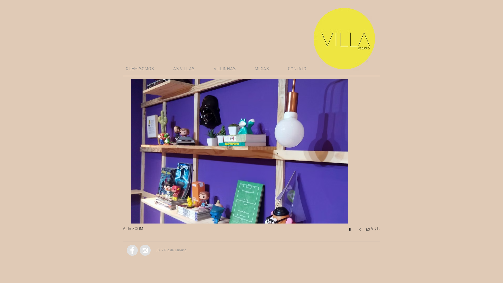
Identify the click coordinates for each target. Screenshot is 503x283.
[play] (350, 228)
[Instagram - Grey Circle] (145, 250)
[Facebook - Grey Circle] (132, 250)
